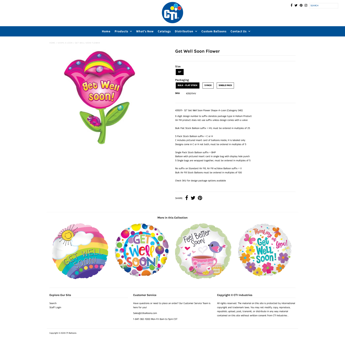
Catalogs (164, 31)
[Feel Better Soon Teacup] (203, 278)
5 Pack (208, 85)
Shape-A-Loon (65, 42)
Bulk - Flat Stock (187, 85)
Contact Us (239, 31)
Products (121, 31)
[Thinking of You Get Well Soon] (265, 276)
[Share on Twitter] (193, 198)
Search (52, 303)
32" (179, 72)
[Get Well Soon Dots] (142, 276)
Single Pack (225, 85)
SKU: (177, 93)
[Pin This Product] (200, 198)
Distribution (184, 31)
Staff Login (55, 307)
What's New (145, 31)
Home (106, 31)
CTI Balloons (71, 333)
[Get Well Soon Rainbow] (80, 278)
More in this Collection (172, 217)
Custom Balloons (213, 31)
